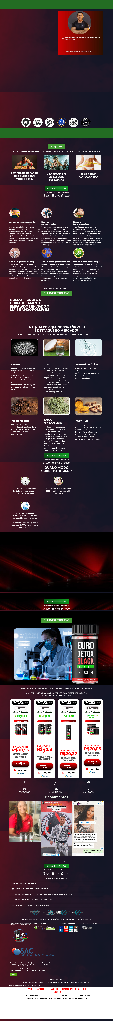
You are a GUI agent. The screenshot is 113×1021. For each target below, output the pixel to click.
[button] (20, 708)
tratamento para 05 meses (44, 703)
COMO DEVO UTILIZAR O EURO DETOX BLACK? (30, 889)
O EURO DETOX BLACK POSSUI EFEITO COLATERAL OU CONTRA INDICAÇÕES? (42, 894)
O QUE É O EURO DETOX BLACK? (24, 883)
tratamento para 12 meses (92, 703)
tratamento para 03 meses (20, 703)
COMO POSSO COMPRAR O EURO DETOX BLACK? (31, 905)
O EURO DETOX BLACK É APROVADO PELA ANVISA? (32, 900)
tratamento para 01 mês (68, 703)
